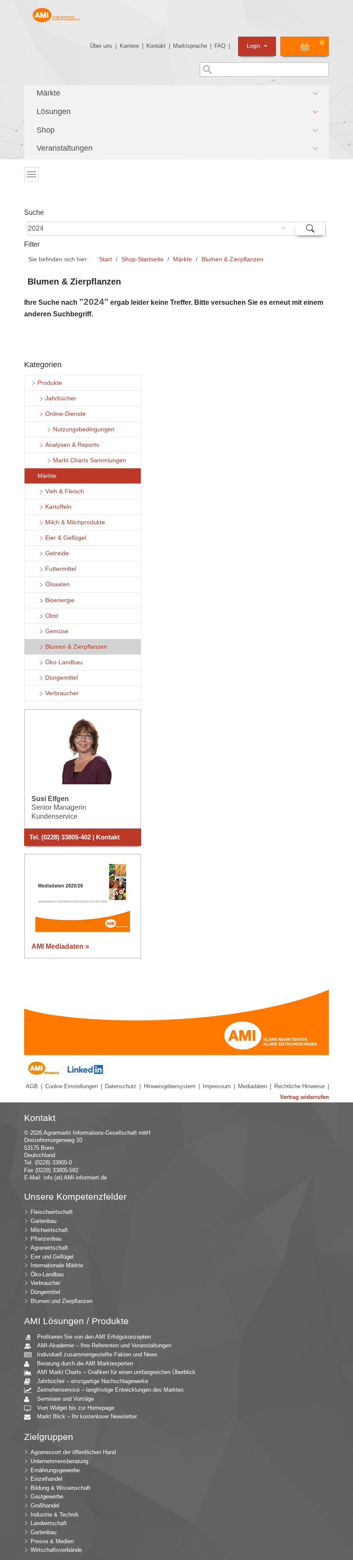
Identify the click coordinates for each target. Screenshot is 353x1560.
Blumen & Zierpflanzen (232, 259)
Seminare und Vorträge (65, 1399)
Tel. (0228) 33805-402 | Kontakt (74, 837)
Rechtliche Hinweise (299, 1086)
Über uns (101, 46)
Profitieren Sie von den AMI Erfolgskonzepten (94, 1337)
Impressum (217, 1086)
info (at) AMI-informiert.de (75, 1177)
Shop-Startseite (142, 259)
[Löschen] (283, 228)
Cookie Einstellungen (71, 1086)
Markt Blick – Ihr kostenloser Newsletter (87, 1416)
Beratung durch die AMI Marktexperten (85, 1363)
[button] (176, 93)
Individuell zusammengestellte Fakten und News (97, 1354)
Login (254, 46)
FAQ (220, 46)
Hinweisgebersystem (169, 1086)
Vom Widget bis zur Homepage (75, 1408)
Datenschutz (120, 1086)
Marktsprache (190, 46)
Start (105, 259)
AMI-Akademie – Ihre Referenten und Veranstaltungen (104, 1345)
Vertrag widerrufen (304, 1097)
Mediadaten (252, 1086)
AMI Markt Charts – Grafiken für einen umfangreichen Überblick (116, 1372)
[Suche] (310, 229)
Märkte (182, 259)
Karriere (129, 46)
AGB (32, 1086)
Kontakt (156, 46)
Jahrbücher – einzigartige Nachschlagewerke (92, 1381)
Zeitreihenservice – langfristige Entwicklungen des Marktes (110, 1390)
